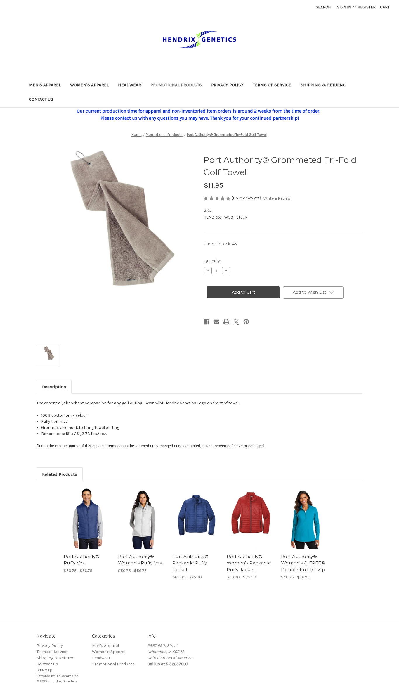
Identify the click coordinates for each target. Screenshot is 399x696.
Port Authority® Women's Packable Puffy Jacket (249, 563)
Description (54, 386)
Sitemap (44, 670)
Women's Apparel (89, 84)
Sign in (344, 7)
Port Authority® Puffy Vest (82, 560)
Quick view (82, 513)
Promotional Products (176, 84)
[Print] (226, 322)
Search (323, 7)
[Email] (216, 322)
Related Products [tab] (59, 474)
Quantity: (212, 260)
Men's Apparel (45, 84)
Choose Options (87, 523)
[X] (236, 322)
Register (367, 7)
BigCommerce (67, 676)
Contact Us (41, 99)
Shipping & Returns (323, 84)
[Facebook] (206, 322)
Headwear (129, 84)
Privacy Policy (227, 84)
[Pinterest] (246, 322)
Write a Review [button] (276, 198)
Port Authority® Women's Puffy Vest (141, 560)
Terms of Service (272, 84)
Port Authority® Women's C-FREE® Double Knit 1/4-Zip (303, 563)
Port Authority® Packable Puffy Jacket (190, 563)
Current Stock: (220, 243)
